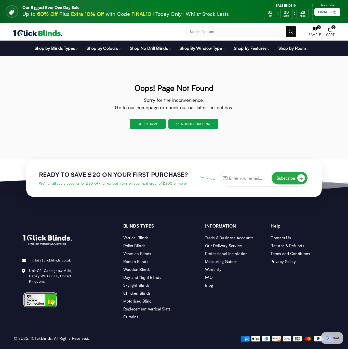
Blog (209, 285)
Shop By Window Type (201, 48)
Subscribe (290, 178)
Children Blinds (137, 293)
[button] (330, 31)
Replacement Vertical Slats (147, 309)
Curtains (131, 317)
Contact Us (281, 237)
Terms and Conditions (290, 253)
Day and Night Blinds (142, 277)
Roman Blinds (135, 261)
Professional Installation (226, 253)
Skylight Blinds (136, 285)
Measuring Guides (221, 261)
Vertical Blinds (136, 237)
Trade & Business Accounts (229, 237)
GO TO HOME (148, 124)
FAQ (209, 277)
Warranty (213, 269)
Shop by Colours (102, 48)
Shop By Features (250, 48)
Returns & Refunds (287, 245)
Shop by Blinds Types (55, 48)
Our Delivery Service (223, 245)
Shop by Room (292, 48)
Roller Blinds (134, 245)
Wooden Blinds (137, 269)
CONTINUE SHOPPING (193, 124)
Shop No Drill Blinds (149, 48)
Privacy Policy (283, 261)
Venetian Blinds (137, 253)
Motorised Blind (137, 301)
